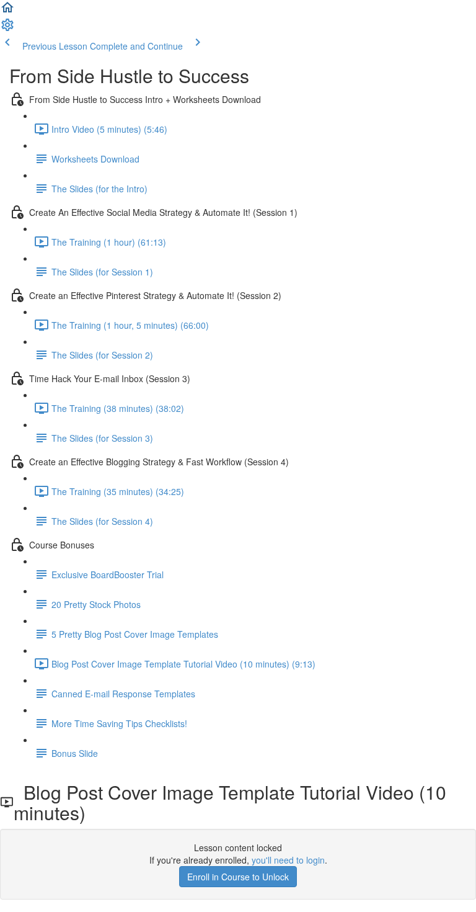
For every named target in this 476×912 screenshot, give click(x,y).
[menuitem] (7, 28)
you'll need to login (288, 860)
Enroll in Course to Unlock (238, 876)
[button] (7, 11)
